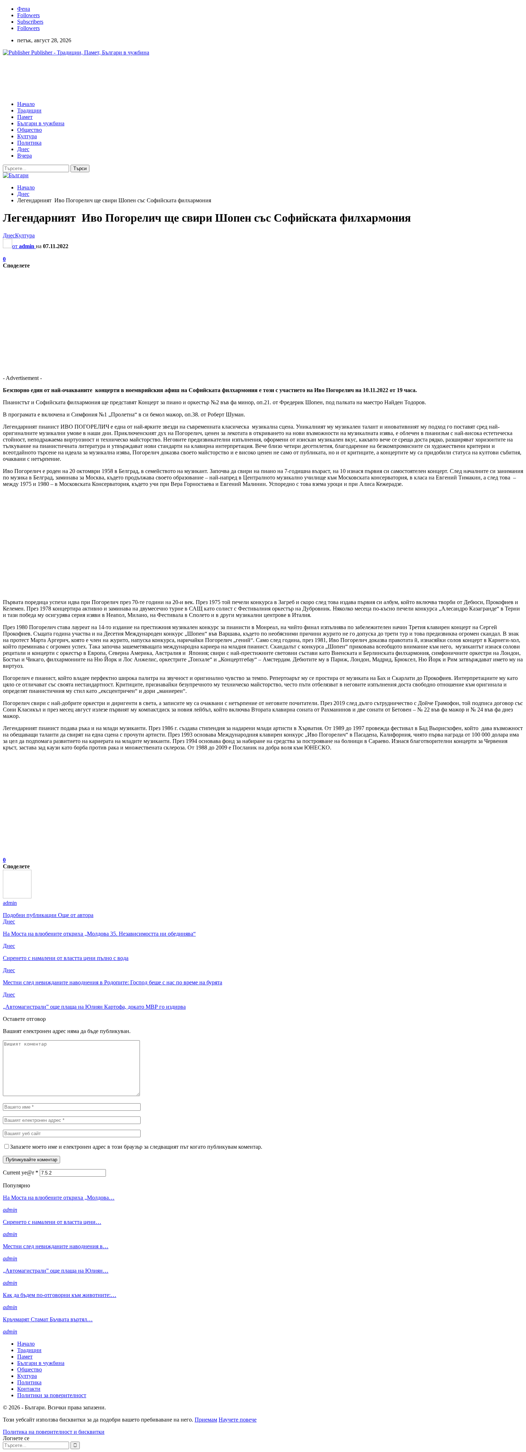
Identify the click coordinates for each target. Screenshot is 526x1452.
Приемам (206, 1420)
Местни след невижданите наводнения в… (55, 1246)
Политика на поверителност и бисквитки (53, 1432)
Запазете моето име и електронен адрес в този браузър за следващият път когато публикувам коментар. (136, 1147)
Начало (26, 104)
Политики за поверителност (51, 1395)
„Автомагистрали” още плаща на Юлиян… (55, 1271)
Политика (29, 143)
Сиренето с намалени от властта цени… (52, 1222)
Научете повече (238, 1420)
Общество (29, 130)
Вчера (24, 156)
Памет (25, 117)
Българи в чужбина (40, 123)
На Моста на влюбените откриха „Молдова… (59, 1198)
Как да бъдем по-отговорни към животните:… (59, 1295)
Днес (23, 149)
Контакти (28, 1389)
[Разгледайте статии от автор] (17, 896)
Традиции (29, 110)
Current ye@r (20, 1172)
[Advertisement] (133, 78)
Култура (27, 136)
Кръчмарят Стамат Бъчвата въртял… (48, 1319)
